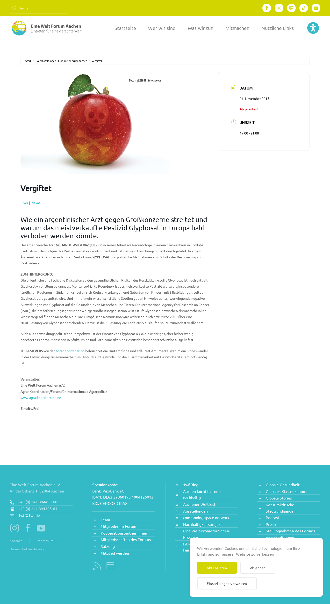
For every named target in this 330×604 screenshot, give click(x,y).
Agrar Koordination (70, 351)
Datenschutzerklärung (27, 549)
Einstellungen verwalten (227, 583)
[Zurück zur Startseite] (46, 28)
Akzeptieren (217, 568)
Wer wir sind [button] (162, 28)
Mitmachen (237, 28)
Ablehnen (258, 568)
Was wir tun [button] (200, 28)
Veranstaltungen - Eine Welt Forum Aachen (61, 61)
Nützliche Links (277, 28)
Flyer (24, 203)
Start (28, 61)
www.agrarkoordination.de (41, 397)
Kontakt (16, 540)
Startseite (125, 28)
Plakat (35, 203)
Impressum (45, 540)
